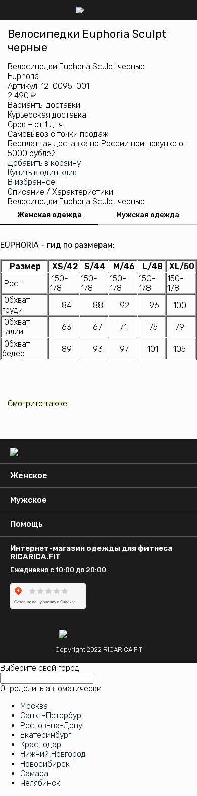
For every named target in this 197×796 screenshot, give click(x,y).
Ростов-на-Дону (51, 725)
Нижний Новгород (53, 754)
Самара (34, 773)
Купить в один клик (42, 172)
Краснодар (40, 744)
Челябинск (40, 783)
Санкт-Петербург (52, 716)
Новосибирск (45, 764)
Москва (34, 706)
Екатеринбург (45, 735)
